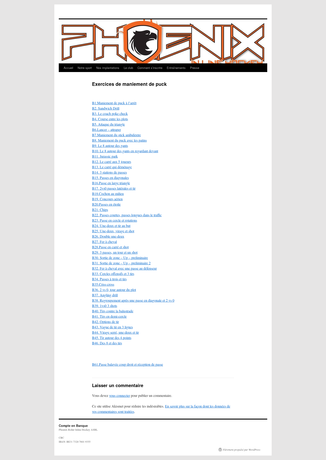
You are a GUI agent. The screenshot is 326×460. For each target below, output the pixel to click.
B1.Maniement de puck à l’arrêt (114, 102)
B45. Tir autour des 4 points (111, 337)
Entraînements (176, 68)
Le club (128, 68)
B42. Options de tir (105, 321)
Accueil (68, 68)
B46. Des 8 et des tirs (107, 343)
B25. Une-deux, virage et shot (113, 231)
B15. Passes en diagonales (110, 177)
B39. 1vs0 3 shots (104, 305)
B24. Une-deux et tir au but (111, 225)
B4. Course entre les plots (110, 119)
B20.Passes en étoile (106, 204)
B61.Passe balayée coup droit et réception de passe (127, 364)
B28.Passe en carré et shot (110, 247)
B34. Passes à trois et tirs (109, 279)
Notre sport (85, 68)
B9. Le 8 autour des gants (110, 145)
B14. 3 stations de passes (109, 172)
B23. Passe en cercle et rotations (114, 220)
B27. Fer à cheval (104, 241)
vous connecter (119, 395)
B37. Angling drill (105, 295)
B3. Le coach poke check (110, 113)
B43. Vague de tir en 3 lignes (112, 327)
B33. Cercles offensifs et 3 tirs (113, 273)
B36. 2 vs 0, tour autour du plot (114, 289)
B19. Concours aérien (107, 199)
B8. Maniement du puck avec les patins (119, 140)
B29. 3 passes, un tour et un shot (114, 252)
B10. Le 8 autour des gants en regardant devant (125, 151)
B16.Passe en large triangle (111, 183)
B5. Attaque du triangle (108, 124)
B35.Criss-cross (103, 284)
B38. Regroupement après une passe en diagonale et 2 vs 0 (133, 300)
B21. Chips (100, 209)
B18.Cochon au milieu (108, 193)
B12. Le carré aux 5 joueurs (111, 161)
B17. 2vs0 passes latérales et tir (114, 188)
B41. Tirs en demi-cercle (109, 316)
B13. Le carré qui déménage (112, 167)
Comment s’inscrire (149, 68)
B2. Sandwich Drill (105, 108)
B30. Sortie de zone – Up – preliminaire (120, 257)
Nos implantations (107, 68)
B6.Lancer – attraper (106, 129)
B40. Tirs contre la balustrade (112, 311)
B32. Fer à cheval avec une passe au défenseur (124, 268)
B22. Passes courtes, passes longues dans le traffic (127, 215)
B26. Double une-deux (108, 236)
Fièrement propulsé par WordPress (241, 449)
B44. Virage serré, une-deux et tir (115, 332)
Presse (194, 68)
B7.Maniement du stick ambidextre (116, 135)
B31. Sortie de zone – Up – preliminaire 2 (121, 263)
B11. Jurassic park (105, 156)
